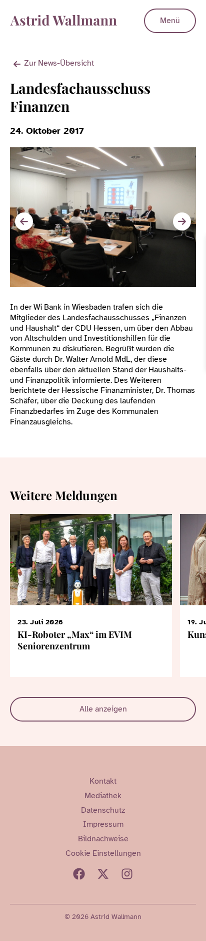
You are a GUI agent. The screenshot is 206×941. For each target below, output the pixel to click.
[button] (182, 221)
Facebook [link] (79, 874)
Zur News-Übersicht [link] (59, 63)
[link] (197, 245)
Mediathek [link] (103, 796)
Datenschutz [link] (103, 810)
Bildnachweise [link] (103, 839)
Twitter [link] (103, 874)
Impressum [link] (103, 824)
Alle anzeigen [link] (103, 709)
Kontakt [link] (103, 781)
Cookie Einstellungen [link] (103, 853)
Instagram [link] (127, 874)
